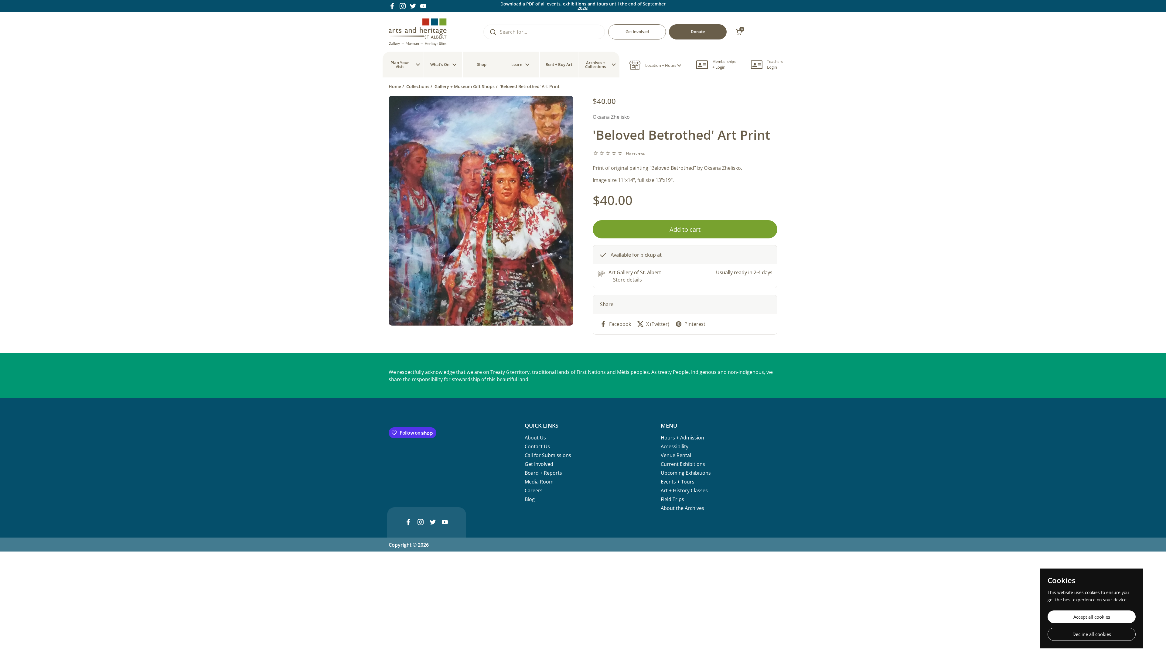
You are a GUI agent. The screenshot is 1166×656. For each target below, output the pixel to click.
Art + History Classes (684, 490)
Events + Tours (677, 481)
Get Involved (539, 464)
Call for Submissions (548, 455)
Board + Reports (543, 473)
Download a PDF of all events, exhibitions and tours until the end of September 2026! (583, 6)
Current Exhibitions (683, 464)
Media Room (539, 481)
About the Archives (682, 508)
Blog (530, 499)
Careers (534, 490)
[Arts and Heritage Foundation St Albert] (418, 32)
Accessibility (674, 446)
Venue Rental (676, 455)
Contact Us (537, 446)
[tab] (625, 279)
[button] (655, 64)
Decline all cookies (1091, 634)
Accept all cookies (1091, 617)
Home (395, 86)
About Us (535, 437)
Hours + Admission (682, 437)
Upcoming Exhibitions (686, 473)
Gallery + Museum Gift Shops (465, 86)
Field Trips (672, 499)
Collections (417, 86)
